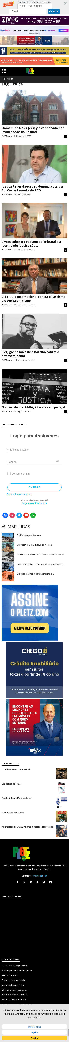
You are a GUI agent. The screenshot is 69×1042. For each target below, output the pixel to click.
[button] (34, 7)
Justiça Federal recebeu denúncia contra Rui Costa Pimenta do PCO (32, 188)
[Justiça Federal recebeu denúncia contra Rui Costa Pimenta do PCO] (34, 164)
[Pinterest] (31, 882)
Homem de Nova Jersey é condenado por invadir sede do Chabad (33, 130)
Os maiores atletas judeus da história (34, 545)
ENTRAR (35, 487)
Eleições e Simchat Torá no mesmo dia (35, 574)
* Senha (12, 462)
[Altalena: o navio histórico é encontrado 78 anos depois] (8, 557)
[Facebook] (5, 515)
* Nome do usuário (18, 449)
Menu (10, 79)
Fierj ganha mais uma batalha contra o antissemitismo (30, 354)
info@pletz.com (40, 876)
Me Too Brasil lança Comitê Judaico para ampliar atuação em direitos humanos (17, 971)
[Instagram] (12, 515)
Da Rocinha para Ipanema (29, 535)
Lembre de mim (21, 473)
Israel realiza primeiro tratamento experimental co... (41, 564)
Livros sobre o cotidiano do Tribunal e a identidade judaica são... (31, 244)
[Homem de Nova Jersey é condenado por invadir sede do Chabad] (34, 107)
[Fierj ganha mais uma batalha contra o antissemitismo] (34, 331)
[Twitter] (19, 515)
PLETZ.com (7, 136)
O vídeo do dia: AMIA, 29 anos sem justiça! (33, 407)
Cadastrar (54, 11)
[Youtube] (26, 515)
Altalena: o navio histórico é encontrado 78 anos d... (41, 554)
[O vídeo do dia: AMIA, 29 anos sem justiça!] (34, 386)
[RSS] (38, 882)
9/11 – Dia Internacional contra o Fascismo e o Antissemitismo (33, 299)
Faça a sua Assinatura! (34, 503)
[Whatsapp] (33, 515)
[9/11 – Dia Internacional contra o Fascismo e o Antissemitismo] (34, 276)
